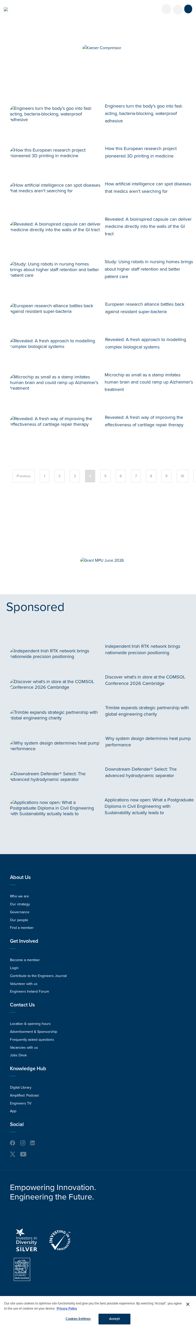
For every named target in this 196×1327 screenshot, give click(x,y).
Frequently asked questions (32, 1039)
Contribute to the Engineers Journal (38, 976)
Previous (24, 476)
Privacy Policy (67, 1309)
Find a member (22, 928)
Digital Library (20, 1087)
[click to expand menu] (188, 9)
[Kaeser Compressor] (101, 48)
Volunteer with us (24, 984)
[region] (98, 1311)
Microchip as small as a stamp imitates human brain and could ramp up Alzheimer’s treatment (149, 382)
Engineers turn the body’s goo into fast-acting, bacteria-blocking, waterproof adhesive (144, 113)
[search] (178, 10)
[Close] (187, 1304)
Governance (19, 912)
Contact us (22, 1005)
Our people (19, 920)
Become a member (25, 960)
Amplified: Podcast (24, 1095)
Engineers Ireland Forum (29, 991)
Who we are (19, 896)
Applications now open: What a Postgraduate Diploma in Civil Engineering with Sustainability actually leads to (149, 806)
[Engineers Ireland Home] (6, 9)
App (13, 1111)
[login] (166, 9)
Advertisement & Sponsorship (33, 1031)
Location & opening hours (30, 1024)
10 (182, 476)
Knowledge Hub (28, 1069)
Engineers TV (20, 1103)
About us (20, 877)
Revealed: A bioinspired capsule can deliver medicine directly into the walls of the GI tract (148, 226)
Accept (114, 1319)
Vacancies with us (24, 1047)
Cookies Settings (78, 1319)
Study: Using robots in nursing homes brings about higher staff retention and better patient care (149, 269)
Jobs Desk (18, 1055)
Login (14, 968)
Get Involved (24, 941)
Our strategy (20, 904)
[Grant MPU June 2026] (102, 560)
